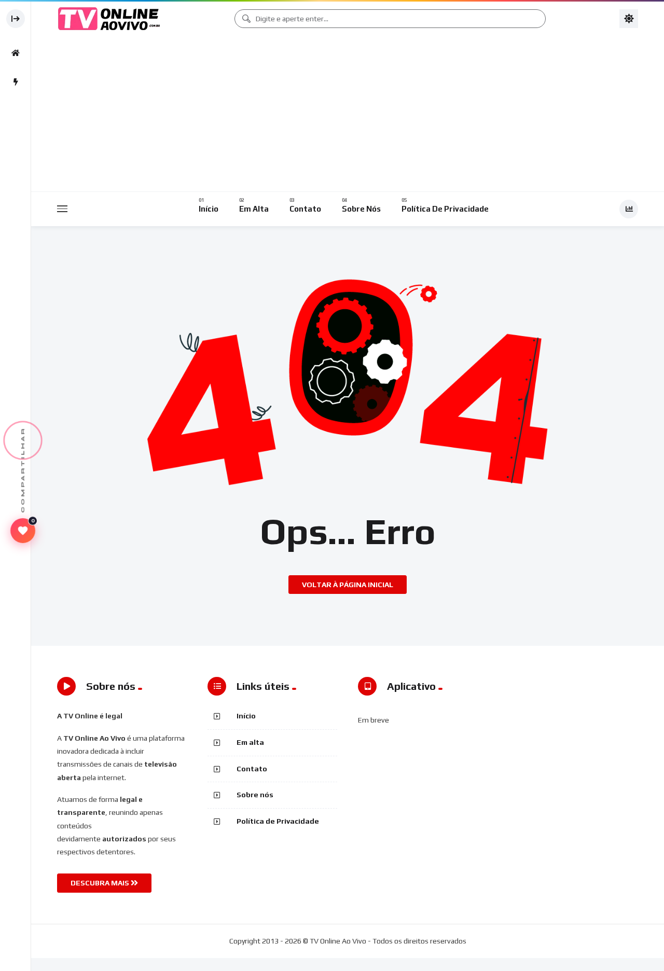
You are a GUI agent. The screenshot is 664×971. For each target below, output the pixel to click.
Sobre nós (255, 794)
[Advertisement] (350, 114)
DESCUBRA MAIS (101, 883)
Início (246, 716)
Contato (252, 769)
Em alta (250, 742)
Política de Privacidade (278, 821)
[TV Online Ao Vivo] (109, 18)
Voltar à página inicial (347, 584)
